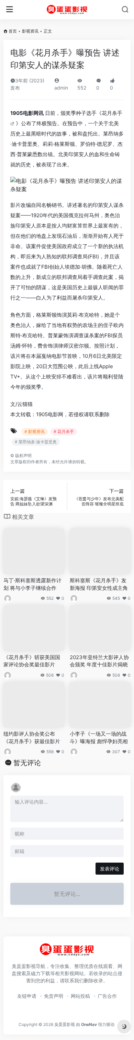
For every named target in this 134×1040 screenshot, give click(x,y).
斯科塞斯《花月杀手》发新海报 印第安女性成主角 (99, 584)
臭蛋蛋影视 (64, 1024)
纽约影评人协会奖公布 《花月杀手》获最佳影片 (31, 737)
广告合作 (107, 996)
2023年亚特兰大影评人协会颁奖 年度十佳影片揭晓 (99, 661)
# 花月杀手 (64, 431)
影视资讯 (30, 31)
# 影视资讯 (34, 431)
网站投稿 (80, 996)
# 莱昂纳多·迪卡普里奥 (36, 441)
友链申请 (26, 996)
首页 (13, 31)
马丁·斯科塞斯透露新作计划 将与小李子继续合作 (32, 584)
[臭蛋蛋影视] (67, 9)
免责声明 (53, 996)
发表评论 (109, 869)
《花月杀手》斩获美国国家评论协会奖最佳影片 (31, 661)
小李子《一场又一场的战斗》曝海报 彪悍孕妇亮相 (99, 737)
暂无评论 (27, 763)
